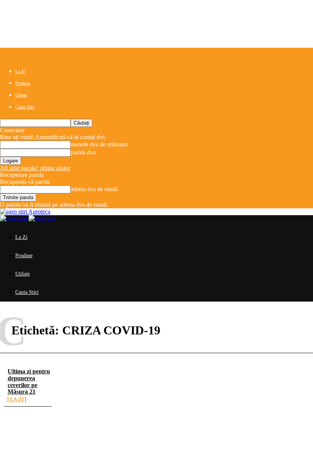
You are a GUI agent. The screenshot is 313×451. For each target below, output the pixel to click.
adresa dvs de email (94, 189)
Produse (22, 83)
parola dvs (83, 152)
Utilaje (21, 95)
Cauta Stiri (24, 107)
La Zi (20, 71)
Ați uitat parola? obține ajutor (35, 168)
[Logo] (14, 218)
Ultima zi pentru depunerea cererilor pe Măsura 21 (29, 381)
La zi (17, 399)
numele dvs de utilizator (99, 144)
